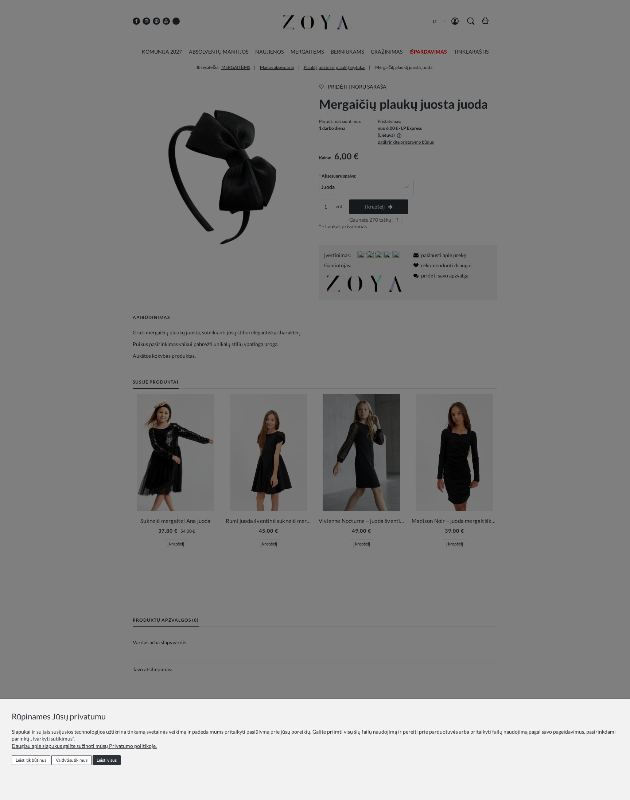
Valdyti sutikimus (72, 760)
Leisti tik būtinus (31, 760)
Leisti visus (107, 760)
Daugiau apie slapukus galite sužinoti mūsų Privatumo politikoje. (84, 746)
